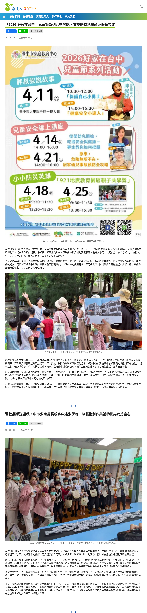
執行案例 (57, 16)
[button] (141, 6)
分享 (13, 31)
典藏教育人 (42, 16)
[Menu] (4, 16)
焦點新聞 (14, 16)
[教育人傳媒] (20, 6)
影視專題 (28, 16)
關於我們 (70, 16)
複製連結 (38, 31)
